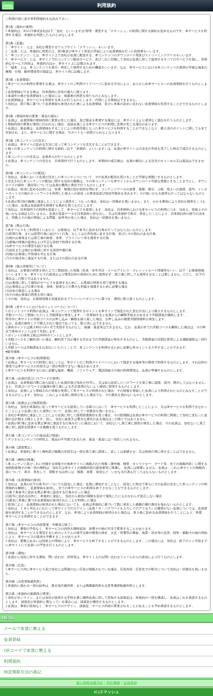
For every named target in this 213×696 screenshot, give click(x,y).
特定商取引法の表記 (22, 672)
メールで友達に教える (24, 628)
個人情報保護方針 (89, 683)
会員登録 (12, 639)
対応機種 (113, 683)
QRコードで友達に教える (27, 650)
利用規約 (12, 661)
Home (7, 5)
